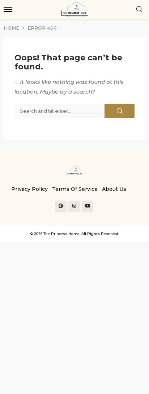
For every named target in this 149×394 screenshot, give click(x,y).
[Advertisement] (74, 316)
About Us (114, 189)
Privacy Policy (29, 189)
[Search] (139, 9)
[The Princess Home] (74, 170)
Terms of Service (75, 189)
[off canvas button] (8, 9)
